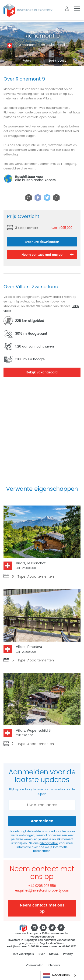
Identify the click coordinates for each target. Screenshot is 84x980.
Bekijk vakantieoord (42, 372)
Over (41, 954)
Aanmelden (42, 821)
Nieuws (54, 954)
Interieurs (54, 965)
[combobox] (59, 975)
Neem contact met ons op (42, 908)
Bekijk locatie (57, 61)
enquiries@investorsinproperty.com (42, 891)
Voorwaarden (34, 965)
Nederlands (61, 975)
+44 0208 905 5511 (42, 886)
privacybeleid (48, 843)
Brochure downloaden (42, 242)
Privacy (68, 954)
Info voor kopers (23, 954)
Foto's (27, 61)
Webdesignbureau (42, 937)
